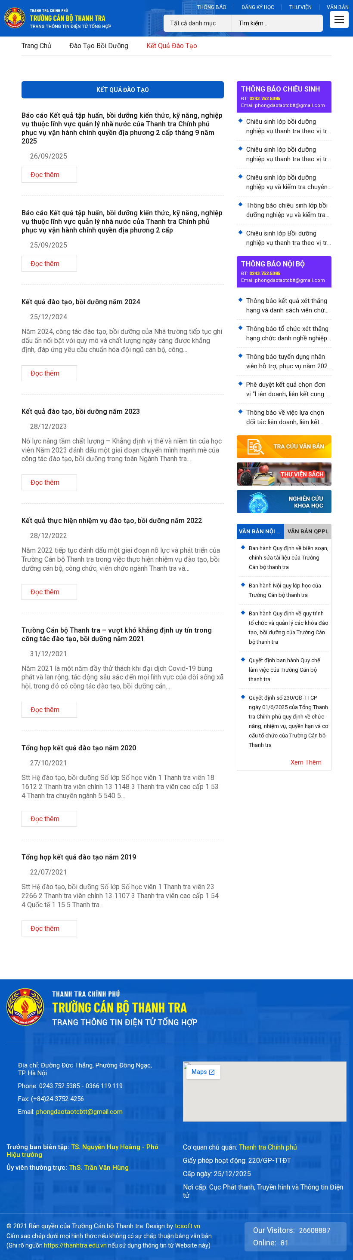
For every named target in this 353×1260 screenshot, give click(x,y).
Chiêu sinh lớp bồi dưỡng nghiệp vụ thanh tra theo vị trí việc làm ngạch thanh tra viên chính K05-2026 (287, 127)
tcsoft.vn (187, 1226)
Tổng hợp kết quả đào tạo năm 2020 (79, 748)
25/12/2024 (48, 317)
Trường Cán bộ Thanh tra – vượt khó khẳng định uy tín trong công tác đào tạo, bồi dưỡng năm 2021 (117, 634)
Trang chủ (36, 46)
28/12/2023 (48, 426)
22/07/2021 (48, 872)
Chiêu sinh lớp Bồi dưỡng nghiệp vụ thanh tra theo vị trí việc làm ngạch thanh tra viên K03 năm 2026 (287, 238)
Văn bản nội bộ (260, 531)
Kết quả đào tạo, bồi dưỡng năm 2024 (81, 302)
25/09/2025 (48, 245)
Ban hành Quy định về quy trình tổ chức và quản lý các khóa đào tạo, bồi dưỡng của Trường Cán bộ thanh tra (288, 627)
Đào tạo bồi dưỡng (98, 46)
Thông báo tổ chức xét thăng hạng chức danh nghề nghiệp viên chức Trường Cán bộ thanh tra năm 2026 (287, 334)
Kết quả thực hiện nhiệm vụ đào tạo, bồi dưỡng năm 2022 (112, 521)
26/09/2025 (48, 156)
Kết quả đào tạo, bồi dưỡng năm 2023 (81, 411)
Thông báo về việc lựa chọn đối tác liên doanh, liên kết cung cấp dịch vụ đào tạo (285, 418)
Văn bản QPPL (308, 531)
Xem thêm (306, 762)
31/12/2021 (48, 654)
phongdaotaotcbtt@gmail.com (290, 105)
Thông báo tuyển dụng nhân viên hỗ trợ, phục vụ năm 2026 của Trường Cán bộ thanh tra (288, 362)
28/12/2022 (48, 536)
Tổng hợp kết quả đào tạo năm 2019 (79, 857)
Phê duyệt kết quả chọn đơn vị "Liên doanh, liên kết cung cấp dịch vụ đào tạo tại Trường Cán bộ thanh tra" (285, 390)
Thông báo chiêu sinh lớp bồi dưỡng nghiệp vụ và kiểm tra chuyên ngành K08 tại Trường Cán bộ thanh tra (287, 211)
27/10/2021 (48, 763)
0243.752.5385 (264, 98)
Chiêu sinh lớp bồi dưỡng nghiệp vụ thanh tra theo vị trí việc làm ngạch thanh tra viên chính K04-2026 (287, 155)
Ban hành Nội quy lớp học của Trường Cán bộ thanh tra (285, 590)
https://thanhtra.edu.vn (75, 1245)
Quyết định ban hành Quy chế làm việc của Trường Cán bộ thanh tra (284, 669)
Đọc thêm (45, 175)
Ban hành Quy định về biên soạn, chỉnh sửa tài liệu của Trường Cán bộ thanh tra (288, 557)
